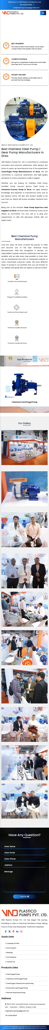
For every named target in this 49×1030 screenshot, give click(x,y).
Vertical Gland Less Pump (15, 992)
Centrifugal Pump (13, 974)
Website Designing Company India (37, 1028)
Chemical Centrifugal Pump (16, 979)
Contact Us (10, 962)
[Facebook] (5, 931)
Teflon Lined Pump (24, 402)
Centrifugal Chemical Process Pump (20, 983)
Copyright (6, 1026)
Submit (23, 896)
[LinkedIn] (17, 931)
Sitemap (9, 952)
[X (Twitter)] (9, 931)
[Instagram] (21, 931)
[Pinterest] (13, 931)
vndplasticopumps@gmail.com (26, 7)
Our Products (11, 948)
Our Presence (11, 957)
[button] (3, 26)
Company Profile (12, 943)
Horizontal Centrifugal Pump (17, 988)
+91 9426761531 (25, 5)
